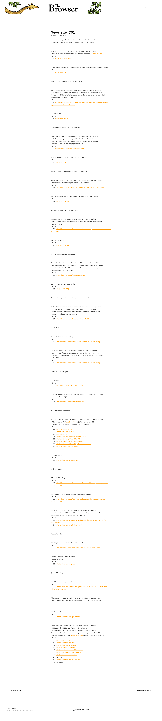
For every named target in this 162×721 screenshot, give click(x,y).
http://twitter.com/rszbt (64, 429)
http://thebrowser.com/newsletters (68, 660)
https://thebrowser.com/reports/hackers (70, 385)
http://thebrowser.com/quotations (68, 617)
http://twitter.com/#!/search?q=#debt (69, 439)
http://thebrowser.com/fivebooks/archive (70, 525)
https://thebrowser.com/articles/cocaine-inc (70, 149)
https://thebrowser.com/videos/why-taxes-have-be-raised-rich (78, 548)
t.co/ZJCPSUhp (71, 422)
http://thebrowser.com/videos (66, 564)
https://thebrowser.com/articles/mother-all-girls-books (75, 319)
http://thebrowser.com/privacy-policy (69, 652)
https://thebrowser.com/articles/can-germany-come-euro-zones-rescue (81, 187)
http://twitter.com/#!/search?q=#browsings (71, 437)
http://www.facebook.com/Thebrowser (69, 650)
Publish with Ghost (82, 710)
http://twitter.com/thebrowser (66, 647)
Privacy (19, 710)
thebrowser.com (77, 635)
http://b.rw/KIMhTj (62, 289)
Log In (31, 710)
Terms (14, 710)
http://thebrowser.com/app (65, 643)
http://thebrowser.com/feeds (66, 645)
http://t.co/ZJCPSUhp (63, 434)
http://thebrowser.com (63, 58)
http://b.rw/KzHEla (62, 201)
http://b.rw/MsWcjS (62, 245)
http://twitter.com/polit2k (65, 432)
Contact (25, 710)
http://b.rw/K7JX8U (61, 72)
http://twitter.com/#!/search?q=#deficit (69, 441)
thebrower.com (96, 54)
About (8, 710)
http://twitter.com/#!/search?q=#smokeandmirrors (73, 444)
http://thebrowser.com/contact (66, 655)
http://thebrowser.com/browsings (67, 460)
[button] (146, 8)
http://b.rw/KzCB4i (61, 119)
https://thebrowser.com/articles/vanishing (70, 275)
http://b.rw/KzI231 (62, 162)
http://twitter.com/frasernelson (67, 446)
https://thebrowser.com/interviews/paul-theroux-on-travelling (78, 342)
